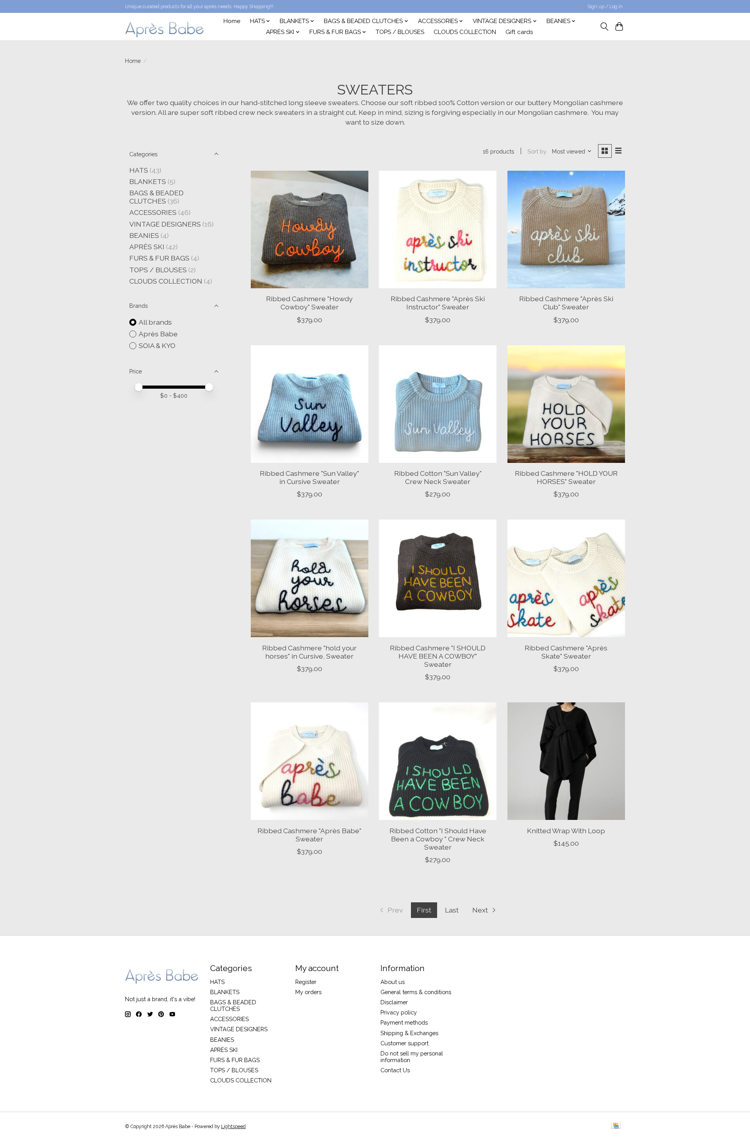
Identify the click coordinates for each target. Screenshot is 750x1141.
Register (305, 982)
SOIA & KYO (157, 345)
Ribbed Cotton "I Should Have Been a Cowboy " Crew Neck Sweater (437, 839)
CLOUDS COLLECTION (465, 32)
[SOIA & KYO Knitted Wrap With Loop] (566, 761)
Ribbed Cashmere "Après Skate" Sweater (566, 652)
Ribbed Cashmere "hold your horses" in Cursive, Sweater (309, 652)
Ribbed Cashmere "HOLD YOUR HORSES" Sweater (566, 477)
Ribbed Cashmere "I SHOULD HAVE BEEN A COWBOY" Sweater (438, 656)
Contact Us (395, 1070)
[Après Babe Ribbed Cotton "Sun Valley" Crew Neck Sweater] (437, 404)
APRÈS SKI (146, 247)
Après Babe (158, 334)
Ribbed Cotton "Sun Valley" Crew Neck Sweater (438, 477)
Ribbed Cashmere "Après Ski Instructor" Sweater (438, 303)
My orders (308, 992)
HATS (138, 170)
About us (392, 982)
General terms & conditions (415, 992)
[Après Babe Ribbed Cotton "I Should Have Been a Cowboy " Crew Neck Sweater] (437, 761)
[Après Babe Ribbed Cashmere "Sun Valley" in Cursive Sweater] (309, 404)
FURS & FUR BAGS (159, 258)
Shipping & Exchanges (409, 1033)
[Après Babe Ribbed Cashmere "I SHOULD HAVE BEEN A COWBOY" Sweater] (437, 578)
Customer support (404, 1043)
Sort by (536, 151)
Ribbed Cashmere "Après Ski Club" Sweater (566, 303)
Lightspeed (233, 1126)
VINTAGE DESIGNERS (165, 224)
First (424, 910)
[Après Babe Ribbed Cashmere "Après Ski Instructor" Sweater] (437, 229)
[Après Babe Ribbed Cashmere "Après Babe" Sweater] (309, 761)
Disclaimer (394, 1002)
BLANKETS (147, 181)
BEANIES (144, 235)
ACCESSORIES (153, 212)
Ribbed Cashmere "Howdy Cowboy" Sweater (309, 303)
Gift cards (519, 32)
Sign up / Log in (605, 6)
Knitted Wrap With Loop (566, 831)
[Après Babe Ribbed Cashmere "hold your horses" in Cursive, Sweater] (309, 578)
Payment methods (404, 1022)
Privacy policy (398, 1012)
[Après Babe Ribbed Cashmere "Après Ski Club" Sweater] (566, 229)
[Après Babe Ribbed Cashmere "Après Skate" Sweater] (566, 578)
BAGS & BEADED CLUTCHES (156, 197)
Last (452, 910)
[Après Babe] (165, 26)
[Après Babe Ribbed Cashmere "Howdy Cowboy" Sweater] (309, 229)
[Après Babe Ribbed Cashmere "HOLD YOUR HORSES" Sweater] (566, 404)
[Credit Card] (616, 1126)
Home (231, 21)
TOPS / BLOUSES (400, 32)
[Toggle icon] (604, 27)
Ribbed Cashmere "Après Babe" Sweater (309, 835)
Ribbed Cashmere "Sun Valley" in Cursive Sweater (309, 477)
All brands (155, 322)
